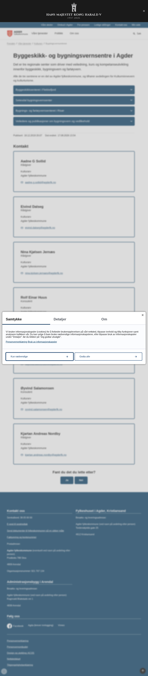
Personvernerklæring (16, 342)
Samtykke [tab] (14, 319)
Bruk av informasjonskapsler (42, 342)
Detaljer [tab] (60, 319)
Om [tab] (104, 319)
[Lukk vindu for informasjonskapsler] (143, 315)
